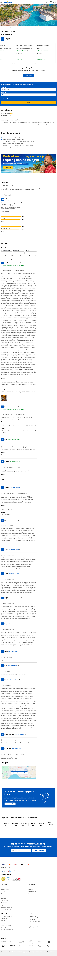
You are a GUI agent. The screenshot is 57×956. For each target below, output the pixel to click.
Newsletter (3, 932)
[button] (2, 15)
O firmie (3, 891)
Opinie (8, 27)
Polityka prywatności (6, 893)
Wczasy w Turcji (6, 824)
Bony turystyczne (5, 927)
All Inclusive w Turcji (24, 824)
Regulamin (3, 898)
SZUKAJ (28, 102)
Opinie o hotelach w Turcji (50, 824)
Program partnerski (33, 891)
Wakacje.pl (3, 27)
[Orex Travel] (12, 946)
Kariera (30, 893)
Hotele (12, 27)
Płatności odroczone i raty (7, 929)
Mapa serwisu (4, 900)
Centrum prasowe (33, 896)
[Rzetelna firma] (15, 871)
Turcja (16, 27)
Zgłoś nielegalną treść (6, 909)
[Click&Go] (31, 946)
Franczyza (31, 889)
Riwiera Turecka (21, 27)
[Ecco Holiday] (31, 942)
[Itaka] (3, 946)
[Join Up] (21, 942)
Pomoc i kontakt (5, 887)
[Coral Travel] (12, 942)
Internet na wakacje (6, 925)
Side (27, 27)
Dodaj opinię (29, 75)
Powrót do (3, 92)
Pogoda (3, 920)
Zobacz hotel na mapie (19, 773)
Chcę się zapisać (39, 850)
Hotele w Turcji (41, 824)
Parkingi (3, 923)
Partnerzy (31, 887)
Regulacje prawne (5, 905)
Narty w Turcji (33, 824)
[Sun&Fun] (40, 946)
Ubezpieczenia (4, 918)
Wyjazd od (3, 87)
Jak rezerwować (5, 889)
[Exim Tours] (40, 942)
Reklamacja (4, 902)
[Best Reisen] (3, 942)
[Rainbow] (21, 946)
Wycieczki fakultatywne (7, 916)
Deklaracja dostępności (6, 907)
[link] (8, 1)
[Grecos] (49, 942)
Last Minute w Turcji (15, 824)
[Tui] (49, 946)
